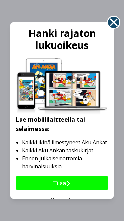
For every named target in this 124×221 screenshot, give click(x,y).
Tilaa (59, 183)
